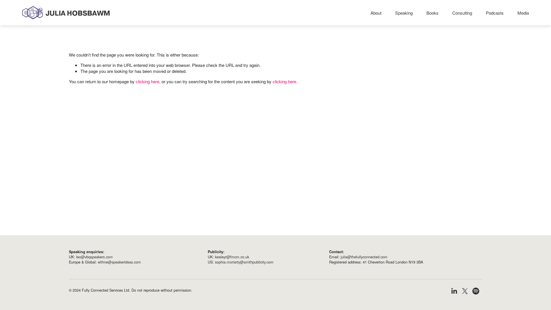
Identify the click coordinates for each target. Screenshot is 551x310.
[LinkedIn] (454, 291)
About (375, 13)
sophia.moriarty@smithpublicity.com (244, 262)
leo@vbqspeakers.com (94, 256)
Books (432, 13)
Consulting (462, 13)
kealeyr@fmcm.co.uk (232, 256)
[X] (464, 291)
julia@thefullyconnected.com (364, 256)
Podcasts (495, 13)
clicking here (147, 81)
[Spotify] (475, 291)
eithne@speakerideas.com (119, 262)
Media (523, 13)
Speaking (404, 13)
